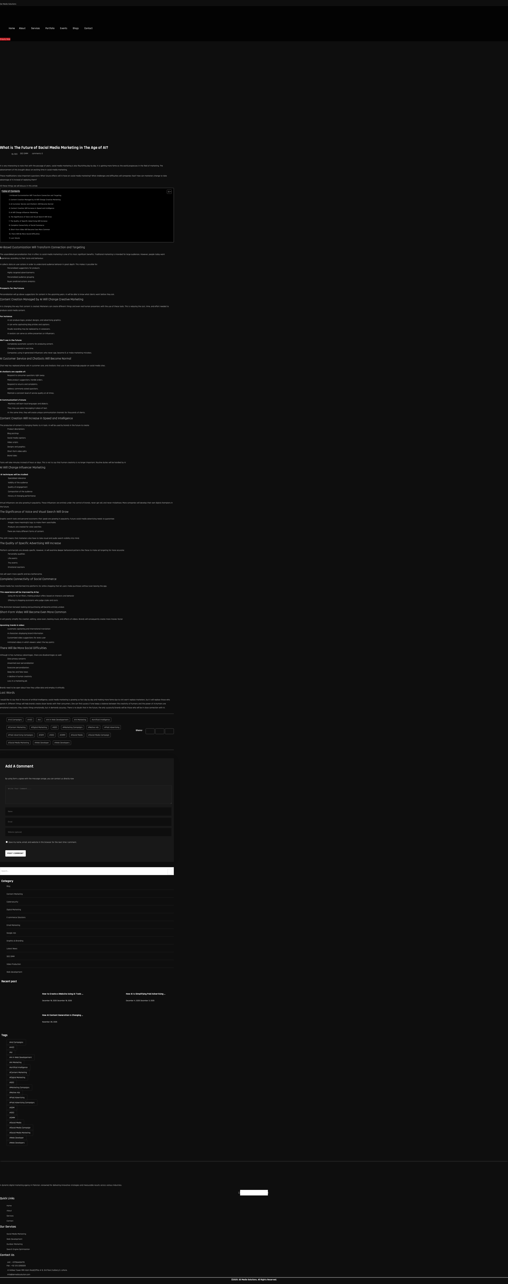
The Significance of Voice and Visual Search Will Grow (31, 217)
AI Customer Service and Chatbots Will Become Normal (32, 204)
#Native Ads (93, 727)
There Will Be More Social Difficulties (25, 234)
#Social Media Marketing (18, 742)
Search (170, 872)
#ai (39, 719)
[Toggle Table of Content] (168, 191)
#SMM (62, 735)
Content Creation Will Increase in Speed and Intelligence (32, 208)
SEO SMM (24, 153)
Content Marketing (15, 894)
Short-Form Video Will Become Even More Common (30, 229)
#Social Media (77, 735)
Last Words (15, 238)
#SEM (41, 735)
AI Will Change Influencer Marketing (24, 212)
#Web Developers (62, 742)
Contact (88, 28)
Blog (8, 886)
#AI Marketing (80, 719)
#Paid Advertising (111, 727)
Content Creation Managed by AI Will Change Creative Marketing (36, 200)
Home (12, 28)
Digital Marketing (14, 909)
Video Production (14, 964)
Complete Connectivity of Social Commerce (27, 225)
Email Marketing (13, 925)
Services (35, 28)
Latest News (12, 948)
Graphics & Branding (15, 940)
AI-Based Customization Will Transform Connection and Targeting (35, 195)
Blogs (76, 28)
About (22, 28)
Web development (14, 972)
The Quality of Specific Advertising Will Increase (28, 221)
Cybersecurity (12, 901)
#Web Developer (42, 742)
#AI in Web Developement (57, 719)
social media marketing (52, 254)
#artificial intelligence (101, 719)
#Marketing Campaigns (73, 727)
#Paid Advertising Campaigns (20, 735)
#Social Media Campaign (98, 735)
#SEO (51, 735)
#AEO (29, 719)
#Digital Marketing (39, 727)
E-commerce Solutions (16, 917)
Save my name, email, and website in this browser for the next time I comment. (42, 842)
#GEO (54, 727)
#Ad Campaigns (15, 719)
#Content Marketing (17, 727)
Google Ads (11, 933)
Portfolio (50, 28)
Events (63, 28)
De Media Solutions (8, 4)
